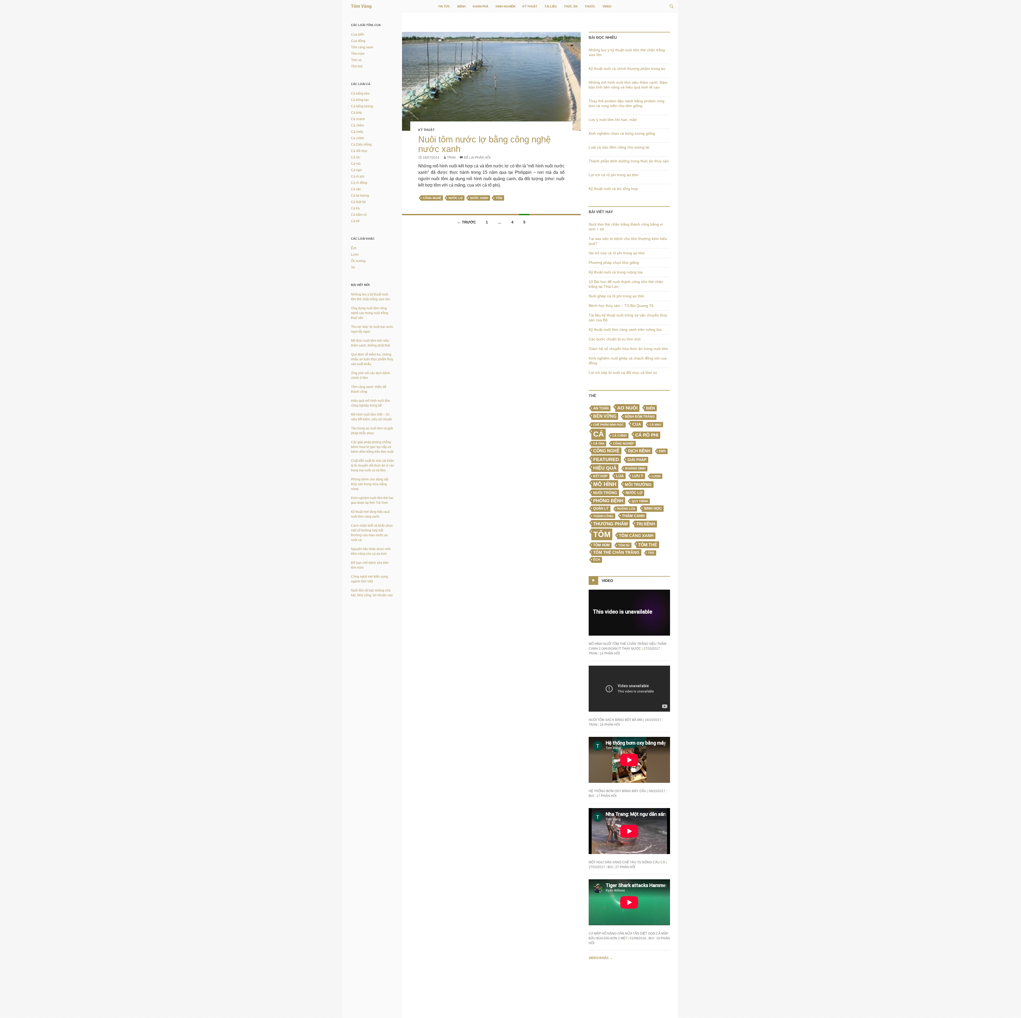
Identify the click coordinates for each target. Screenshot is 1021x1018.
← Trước (466, 222)
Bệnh (461, 6)
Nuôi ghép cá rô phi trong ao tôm (616, 296)
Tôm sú (624, 545)
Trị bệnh (645, 524)
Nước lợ (456, 198)
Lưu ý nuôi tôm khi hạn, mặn (613, 119)
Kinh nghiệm (505, 6)
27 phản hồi (625, 867)
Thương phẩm (610, 523)
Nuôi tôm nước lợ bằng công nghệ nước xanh (484, 144)
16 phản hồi (610, 724)
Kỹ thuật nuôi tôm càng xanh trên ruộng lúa (625, 329)
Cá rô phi (646, 435)
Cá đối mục (359, 151)
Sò (353, 267)
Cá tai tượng (360, 195)
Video (607, 6)
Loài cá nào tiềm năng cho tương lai (619, 147)
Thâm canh (633, 516)
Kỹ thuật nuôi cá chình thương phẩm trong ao (627, 68)
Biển (650, 408)
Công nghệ (432, 198)
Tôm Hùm (601, 545)
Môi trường (638, 484)
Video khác (601, 958)
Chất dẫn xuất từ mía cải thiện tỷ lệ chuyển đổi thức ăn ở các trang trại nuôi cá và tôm (372, 465)
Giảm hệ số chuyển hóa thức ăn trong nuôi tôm (628, 349)
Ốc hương (358, 261)
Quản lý (601, 508)
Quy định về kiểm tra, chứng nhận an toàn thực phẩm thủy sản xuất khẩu (372, 359)
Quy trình (640, 501)
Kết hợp (600, 476)
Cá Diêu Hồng (361, 144)
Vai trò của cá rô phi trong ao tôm (617, 253)
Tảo (651, 552)
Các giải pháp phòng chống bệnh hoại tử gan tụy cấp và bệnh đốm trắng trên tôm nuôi (372, 447)
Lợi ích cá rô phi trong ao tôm (613, 175)
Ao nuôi (627, 408)
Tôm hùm (358, 54)
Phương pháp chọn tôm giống (614, 262)
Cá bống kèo (360, 93)
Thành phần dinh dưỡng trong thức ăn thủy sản (629, 161)
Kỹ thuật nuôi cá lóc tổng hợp (613, 189)
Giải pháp (636, 460)
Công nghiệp (623, 443)
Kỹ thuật (529, 6)
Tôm (499, 198)
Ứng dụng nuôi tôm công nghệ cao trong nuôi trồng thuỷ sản (369, 313)
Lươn (656, 476)
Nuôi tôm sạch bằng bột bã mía (615, 720)
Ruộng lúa (626, 508)
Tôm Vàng (361, 6)
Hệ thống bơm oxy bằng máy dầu (617, 791)
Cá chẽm (357, 125)
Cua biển (357, 34)
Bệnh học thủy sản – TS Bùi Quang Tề (621, 305)
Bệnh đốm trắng (640, 417)
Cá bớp (356, 113)
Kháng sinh (635, 468)
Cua (636, 424)
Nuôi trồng (605, 493)
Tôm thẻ (647, 544)
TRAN (451, 157)
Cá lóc (355, 157)
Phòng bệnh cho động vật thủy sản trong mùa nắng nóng (369, 484)
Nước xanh (479, 198)
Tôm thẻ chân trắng (616, 552)
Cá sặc (356, 189)
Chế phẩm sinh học (608, 424)
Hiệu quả (605, 468)
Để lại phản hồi (477, 157)
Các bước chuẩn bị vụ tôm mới (615, 339)
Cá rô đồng (359, 183)
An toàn (601, 408)
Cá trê (355, 221)
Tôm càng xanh (636, 536)
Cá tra (598, 443)
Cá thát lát (358, 202)
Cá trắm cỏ (359, 215)
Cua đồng (358, 41)
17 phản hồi (606, 796)
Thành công (603, 516)
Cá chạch (358, 119)
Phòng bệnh (608, 500)
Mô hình (604, 484)
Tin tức (444, 6)
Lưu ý (637, 476)
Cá (598, 434)
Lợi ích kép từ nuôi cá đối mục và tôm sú (623, 372)
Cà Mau (655, 424)
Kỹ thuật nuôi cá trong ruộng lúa (616, 272)
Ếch (596, 559)
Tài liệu (551, 6)
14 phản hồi (610, 653)
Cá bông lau (360, 100)
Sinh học (653, 508)
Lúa (620, 476)
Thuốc (590, 6)
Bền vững (604, 416)
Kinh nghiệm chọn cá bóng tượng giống (622, 133)
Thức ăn (571, 6)
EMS (662, 451)
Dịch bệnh (639, 451)
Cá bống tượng (362, 106)
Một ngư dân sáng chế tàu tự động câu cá (627, 862)
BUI (591, 796)
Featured (606, 459)
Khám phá (480, 6)
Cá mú (356, 164)
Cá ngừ (356, 170)
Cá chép (357, 132)
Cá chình (619, 435)
